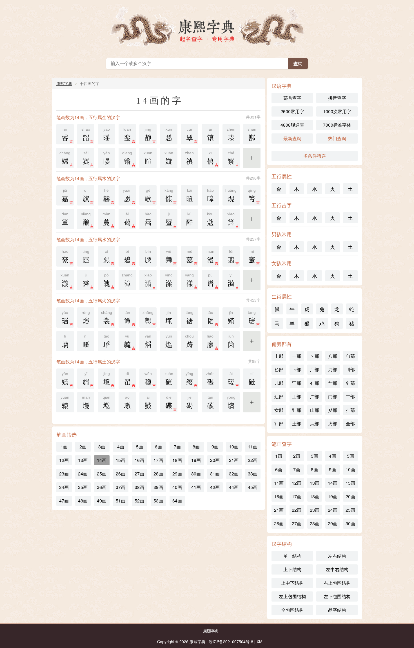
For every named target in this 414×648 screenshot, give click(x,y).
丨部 (278, 356)
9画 (215, 446)
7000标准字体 (337, 125)
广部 (314, 396)
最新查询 (292, 138)
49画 (101, 500)
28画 (158, 473)
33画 (252, 473)
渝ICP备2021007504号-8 (231, 641)
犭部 (296, 410)
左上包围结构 (292, 596)
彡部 (332, 410)
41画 (196, 487)
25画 (101, 473)
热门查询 (337, 138)
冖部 (296, 383)
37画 (120, 487)
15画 (120, 460)
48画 (83, 500)
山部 (314, 410)
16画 (139, 460)
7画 (177, 446)
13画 (83, 460)
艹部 (332, 383)
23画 (64, 473)
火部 (332, 423)
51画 (120, 500)
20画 (215, 460)
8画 (196, 446)
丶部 (314, 356)
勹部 (350, 356)
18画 (177, 460)
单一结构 (292, 556)
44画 (234, 487)
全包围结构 (292, 610)
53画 (158, 500)
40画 (177, 487)
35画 (83, 487)
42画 (215, 487)
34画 (64, 487)
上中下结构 (292, 583)
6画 (158, 446)
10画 (234, 446)
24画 (83, 473)
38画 (139, 487)
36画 (101, 487)
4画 (120, 446)
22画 (252, 460)
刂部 (350, 369)
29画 (177, 473)
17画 (158, 460)
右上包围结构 (337, 583)
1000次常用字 (337, 111)
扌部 (350, 410)
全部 (350, 423)
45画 (252, 487)
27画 (139, 473)
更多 (252, 161)
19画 (196, 460)
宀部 (350, 396)
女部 (278, 410)
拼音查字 (337, 98)
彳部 (350, 383)
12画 (64, 460)
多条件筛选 (314, 156)
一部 (296, 356)
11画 (252, 446)
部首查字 (292, 98)
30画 (196, 473)
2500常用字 (292, 111)
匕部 (278, 369)
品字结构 (337, 610)
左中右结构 (337, 569)
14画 (101, 460)
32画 (234, 473)
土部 (296, 423)
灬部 (314, 423)
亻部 (314, 383)
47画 (64, 500)
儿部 (278, 383)
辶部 (278, 396)
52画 (139, 500)
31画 (215, 473)
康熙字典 (207, 28)
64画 (177, 500)
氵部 (278, 423)
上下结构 (292, 569)
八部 (332, 356)
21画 (234, 460)
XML (261, 641)
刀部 (332, 369)
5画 (139, 446)
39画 (158, 487)
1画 (64, 446)
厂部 (314, 369)
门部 (332, 396)
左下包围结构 (337, 596)
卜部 (296, 369)
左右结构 (337, 556)
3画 (101, 446)
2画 (82, 446)
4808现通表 (292, 125)
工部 (296, 396)
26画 (120, 473)
